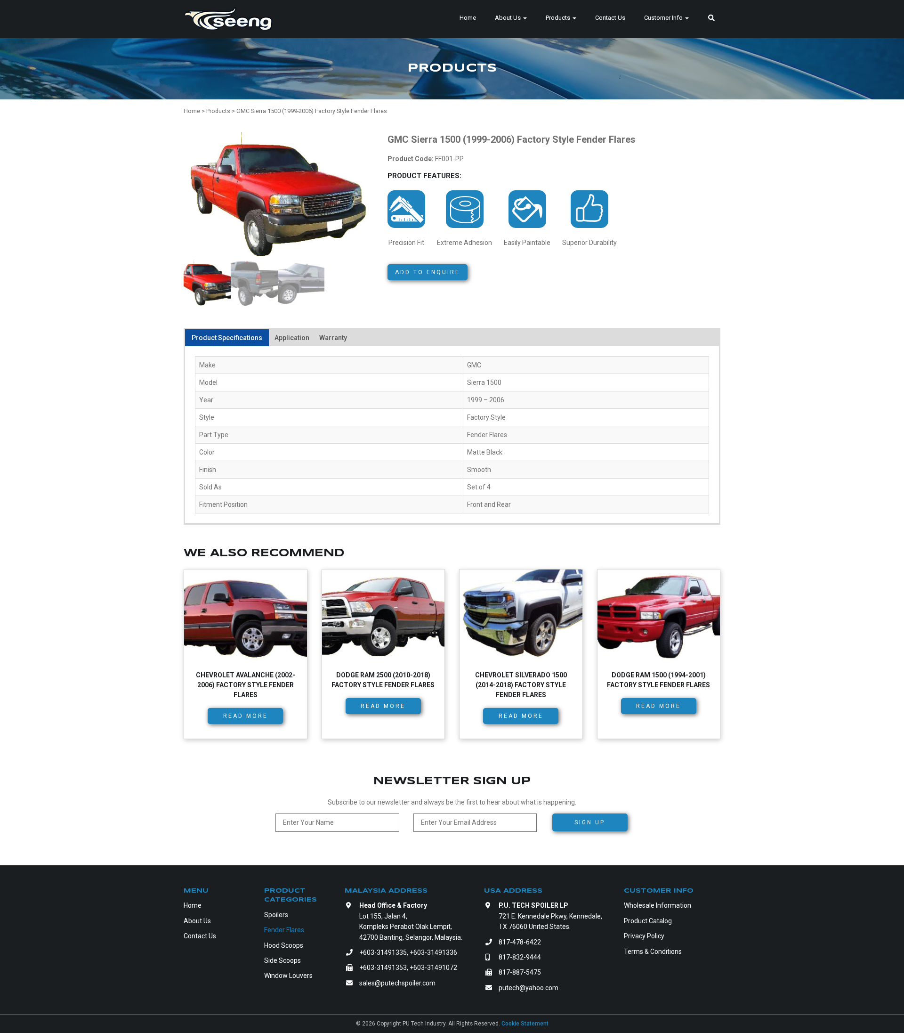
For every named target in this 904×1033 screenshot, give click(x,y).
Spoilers (276, 915)
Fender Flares (284, 930)
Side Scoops (282, 960)
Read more (245, 716)
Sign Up (589, 822)
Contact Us (610, 17)
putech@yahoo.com (528, 988)
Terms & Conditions (653, 951)
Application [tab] (291, 338)
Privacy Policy (644, 936)
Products (559, 17)
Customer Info (664, 17)
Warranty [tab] (333, 338)
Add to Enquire (427, 272)
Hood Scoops (283, 945)
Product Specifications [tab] (227, 338)
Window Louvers (288, 975)
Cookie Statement (525, 1023)
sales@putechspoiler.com (397, 983)
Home (468, 17)
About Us (508, 17)
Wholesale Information (657, 905)
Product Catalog (648, 921)
